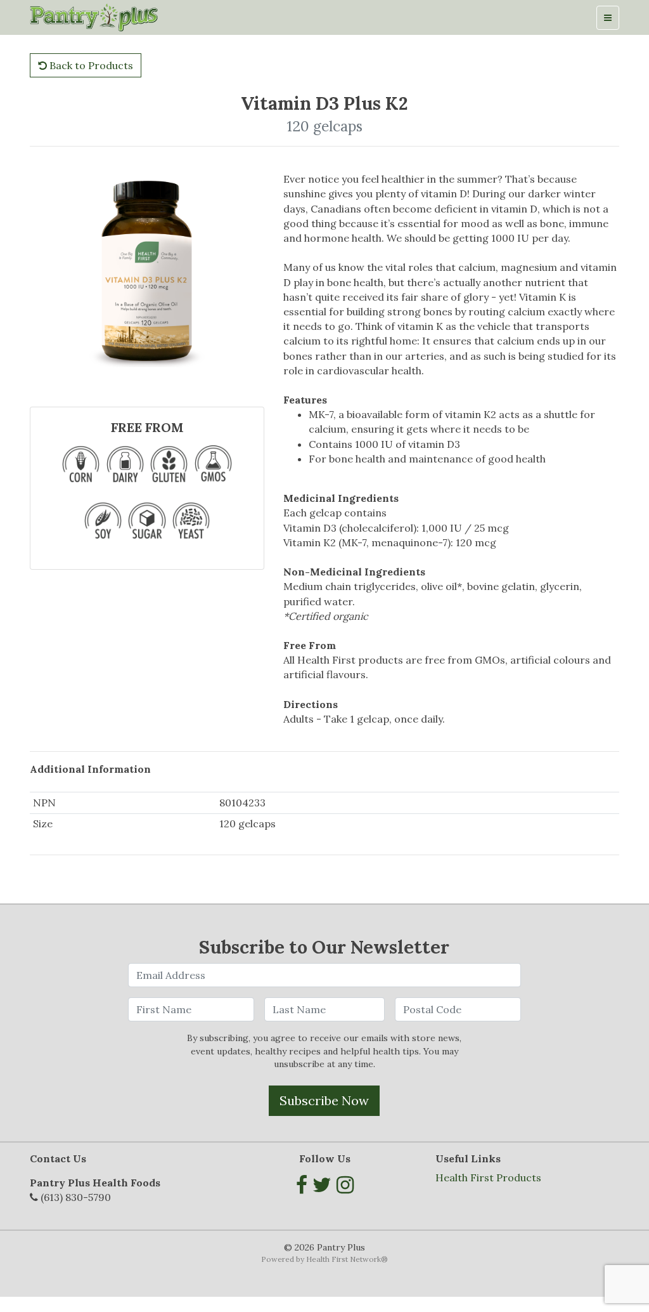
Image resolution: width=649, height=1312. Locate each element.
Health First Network (343, 1259)
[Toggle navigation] (607, 18)
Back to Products (90, 65)
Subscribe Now (324, 1100)
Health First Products (488, 1177)
